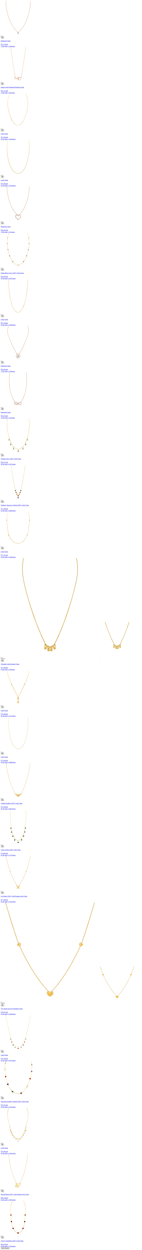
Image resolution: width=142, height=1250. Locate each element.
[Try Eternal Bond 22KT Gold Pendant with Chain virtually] (2, 1191)
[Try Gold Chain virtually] (2, 130)
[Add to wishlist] (1, 82)
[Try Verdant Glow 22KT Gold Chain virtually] (2, 455)
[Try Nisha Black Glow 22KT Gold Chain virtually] (2, 269)
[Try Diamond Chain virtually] (2, 37)
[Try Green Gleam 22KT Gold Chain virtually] (2, 846)
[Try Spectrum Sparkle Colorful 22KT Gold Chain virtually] (2, 1098)
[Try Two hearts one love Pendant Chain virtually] (2, 1005)
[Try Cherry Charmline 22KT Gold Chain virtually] (2, 1237)
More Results (5, 1248)
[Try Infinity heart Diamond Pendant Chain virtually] (2, 84)
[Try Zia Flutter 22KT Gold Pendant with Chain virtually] (2, 893)
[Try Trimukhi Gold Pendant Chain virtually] (2, 660)
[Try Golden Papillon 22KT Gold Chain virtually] (2, 800)
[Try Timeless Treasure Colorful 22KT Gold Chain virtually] (2, 502)
